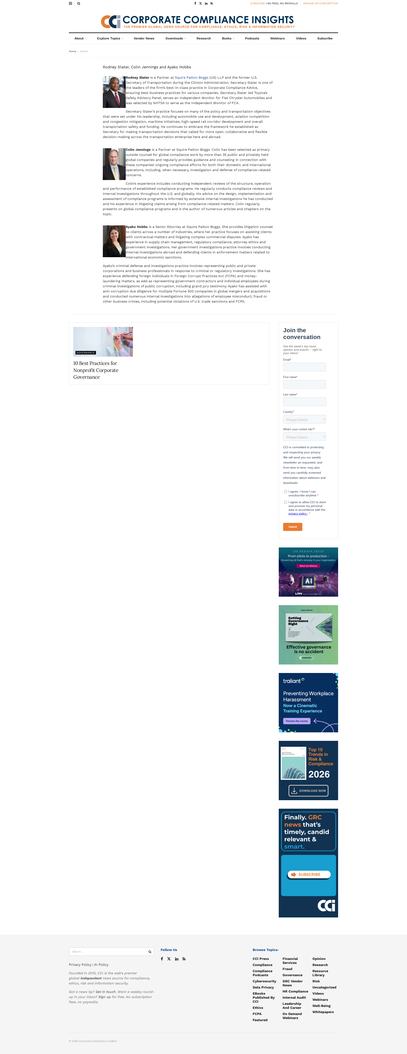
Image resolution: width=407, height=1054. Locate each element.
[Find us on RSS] (211, 3)
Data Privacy (263, 987)
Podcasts (252, 38)
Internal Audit (294, 997)
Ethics (258, 1008)
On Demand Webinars (292, 1016)
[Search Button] (78, 3)
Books (226, 38)
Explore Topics (108, 38)
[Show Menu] (70, 3)
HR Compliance (295, 991)
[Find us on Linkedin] (176, 959)
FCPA (257, 1014)
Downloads (174, 38)
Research (204, 38)
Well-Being (321, 1006)
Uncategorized (324, 987)
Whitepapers (323, 1012)
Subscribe (325, 38)
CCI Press (261, 959)
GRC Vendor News (293, 983)
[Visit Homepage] (203, 19)
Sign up (104, 997)
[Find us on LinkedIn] (206, 3)
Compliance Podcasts (262, 973)
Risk (316, 981)
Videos (301, 38)
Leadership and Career (292, 1006)
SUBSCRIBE (257, 3)
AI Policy (101, 965)
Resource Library (320, 973)
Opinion (319, 959)
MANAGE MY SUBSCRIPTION (320, 3)
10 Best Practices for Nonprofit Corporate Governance (95, 370)
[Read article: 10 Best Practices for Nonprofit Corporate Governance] (103, 342)
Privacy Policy (80, 965)
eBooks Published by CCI (264, 997)
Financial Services (290, 961)
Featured (260, 1020)
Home (72, 51)
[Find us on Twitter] (200, 3)
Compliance (262, 965)
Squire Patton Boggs (191, 77)
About (79, 38)
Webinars (277, 38)
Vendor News (144, 38)
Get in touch (106, 992)
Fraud (287, 969)
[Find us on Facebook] (195, 3)
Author (84, 51)
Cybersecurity (264, 981)
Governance (86, 352)
